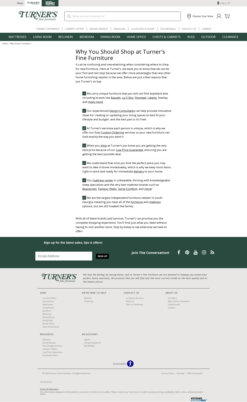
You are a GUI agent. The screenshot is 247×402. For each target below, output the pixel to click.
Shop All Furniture (51, 326)
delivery (139, 171)
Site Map (180, 373)
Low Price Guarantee (129, 150)
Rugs (191, 37)
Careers (206, 28)
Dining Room (110, 37)
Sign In (87, 339)
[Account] (219, 16)
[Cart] (227, 16)
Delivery (46, 339)
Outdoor (208, 37)
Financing (120, 28)
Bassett (115, 98)
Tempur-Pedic (107, 189)
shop (103, 145)
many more (95, 102)
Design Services (99, 28)
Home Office (136, 37)
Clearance (230, 37)
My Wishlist (89, 345)
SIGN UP (102, 256)
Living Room (42, 37)
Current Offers (74, 28)
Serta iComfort (127, 189)
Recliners (65, 37)
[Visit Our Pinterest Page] (187, 252)
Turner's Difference (48, 28)
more (147, 189)
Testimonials (168, 28)
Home (5, 43)
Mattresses (17, 37)
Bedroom (87, 37)
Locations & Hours (143, 28)
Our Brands (46, 382)
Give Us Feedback (134, 304)
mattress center (103, 180)
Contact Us (189, 28)
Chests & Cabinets (167, 37)
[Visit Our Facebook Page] (179, 252)
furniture (137, 202)
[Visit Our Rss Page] (212, 252)
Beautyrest (89, 189)
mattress (155, 202)
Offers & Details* (195, 373)
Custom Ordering (112, 132)
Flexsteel (140, 98)
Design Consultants (122, 111)
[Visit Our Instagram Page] (204, 252)
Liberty (152, 98)
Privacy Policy (167, 373)
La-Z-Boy (127, 98)
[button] (199, 16)
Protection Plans (50, 355)
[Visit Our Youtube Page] (196, 252)
